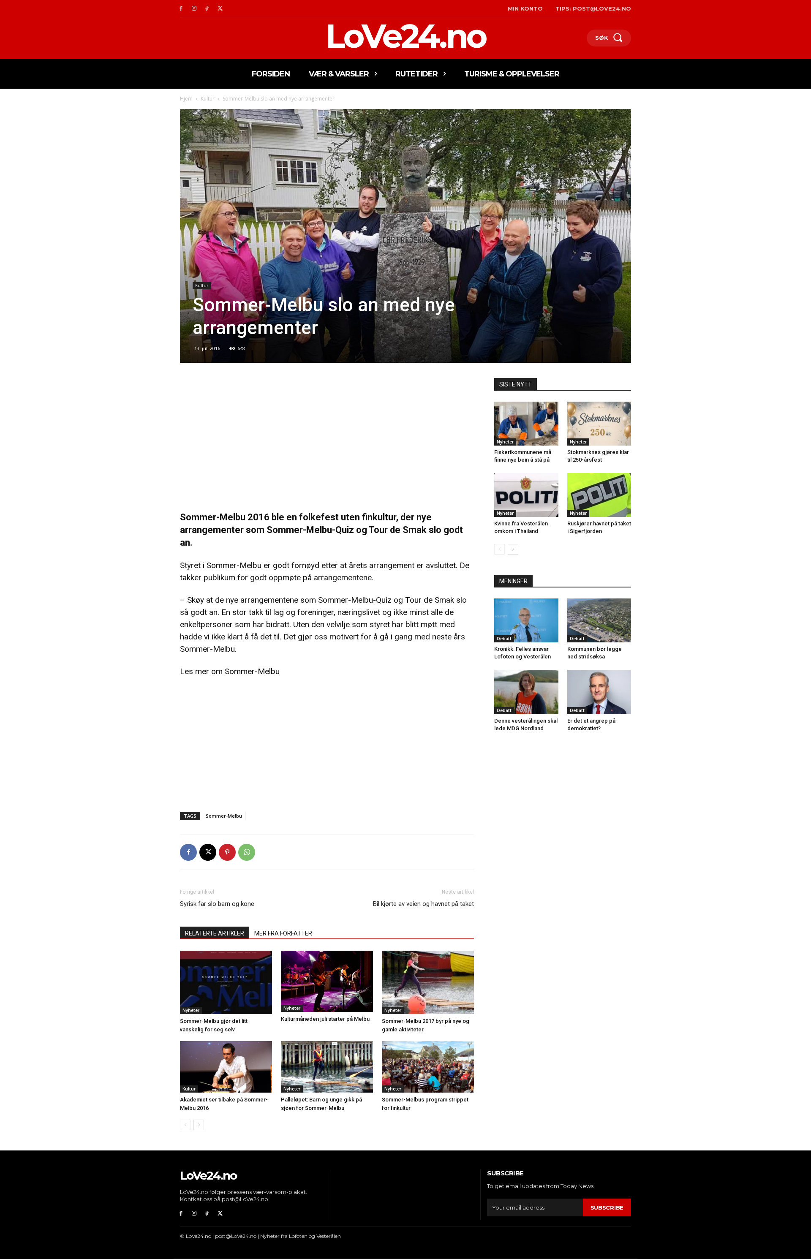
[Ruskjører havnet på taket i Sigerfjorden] (599, 495)
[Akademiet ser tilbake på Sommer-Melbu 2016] (226, 1067)
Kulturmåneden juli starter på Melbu (325, 1019)
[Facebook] (181, 8)
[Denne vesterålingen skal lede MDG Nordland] (526, 692)
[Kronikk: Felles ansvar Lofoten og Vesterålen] (526, 620)
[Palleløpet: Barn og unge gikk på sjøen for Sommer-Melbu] (327, 1067)
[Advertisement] (327, 440)
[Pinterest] (227, 852)
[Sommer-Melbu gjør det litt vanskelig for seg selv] (226, 982)
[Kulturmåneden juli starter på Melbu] (327, 981)
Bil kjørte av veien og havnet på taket (423, 904)
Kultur (208, 98)
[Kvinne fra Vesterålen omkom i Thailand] (526, 495)
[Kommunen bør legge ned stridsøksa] (599, 620)
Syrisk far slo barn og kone (217, 904)
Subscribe (607, 1207)
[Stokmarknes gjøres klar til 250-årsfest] (599, 424)
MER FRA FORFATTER (283, 933)
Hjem (186, 98)
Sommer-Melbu (224, 816)
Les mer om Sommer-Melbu (230, 671)
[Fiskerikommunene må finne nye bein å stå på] (526, 424)
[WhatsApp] (246, 852)
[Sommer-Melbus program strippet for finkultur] (428, 1067)
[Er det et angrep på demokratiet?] (599, 692)
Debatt (504, 639)
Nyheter (190, 1010)
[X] (219, 8)
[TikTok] (207, 8)
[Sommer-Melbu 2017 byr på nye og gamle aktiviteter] (428, 982)
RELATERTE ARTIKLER (214, 933)
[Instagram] (194, 8)
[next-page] (198, 1125)
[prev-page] (185, 1125)
